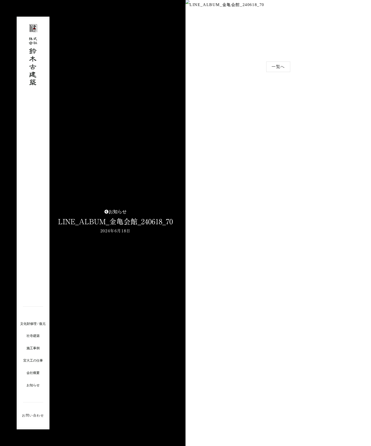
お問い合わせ (33, 415)
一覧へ (278, 67)
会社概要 (33, 373)
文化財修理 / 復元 (33, 324)
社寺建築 (33, 336)
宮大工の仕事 (33, 360)
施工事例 (33, 348)
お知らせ (33, 385)
